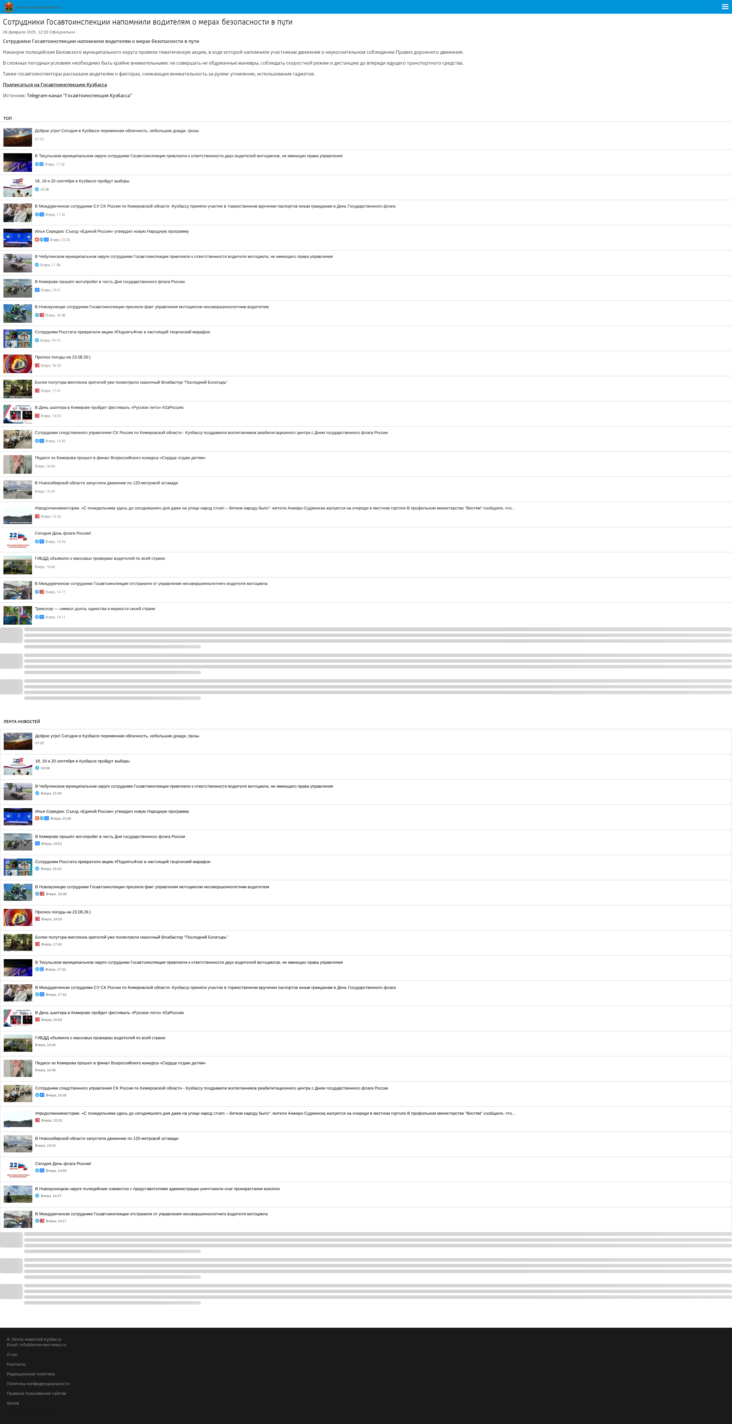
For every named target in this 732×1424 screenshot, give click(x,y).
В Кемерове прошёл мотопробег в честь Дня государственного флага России (110, 281)
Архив (13, 1403)
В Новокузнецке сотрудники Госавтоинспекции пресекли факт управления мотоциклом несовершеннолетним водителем (152, 306)
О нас (12, 1354)
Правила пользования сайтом (36, 1393)
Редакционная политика (31, 1374)
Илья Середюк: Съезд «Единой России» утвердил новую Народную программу (112, 231)
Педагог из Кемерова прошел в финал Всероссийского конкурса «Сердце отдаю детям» (120, 457)
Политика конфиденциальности (38, 1383)
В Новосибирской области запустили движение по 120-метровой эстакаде (106, 483)
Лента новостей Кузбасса (32, 1412)
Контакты (16, 1364)
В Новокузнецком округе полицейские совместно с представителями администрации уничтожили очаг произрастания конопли (157, 1188)
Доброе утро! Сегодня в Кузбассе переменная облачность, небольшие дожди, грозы (117, 130)
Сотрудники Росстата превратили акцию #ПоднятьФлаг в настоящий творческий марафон (122, 332)
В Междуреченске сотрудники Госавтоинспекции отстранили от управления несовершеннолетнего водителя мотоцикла (151, 583)
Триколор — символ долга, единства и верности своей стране (95, 608)
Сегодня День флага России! (63, 533)
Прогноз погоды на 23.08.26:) (63, 357)
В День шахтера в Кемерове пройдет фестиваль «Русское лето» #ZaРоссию (109, 407)
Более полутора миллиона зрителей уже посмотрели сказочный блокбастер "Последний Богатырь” (131, 382)
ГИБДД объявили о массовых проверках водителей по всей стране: (100, 558)
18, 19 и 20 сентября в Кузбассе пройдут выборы (82, 181)
